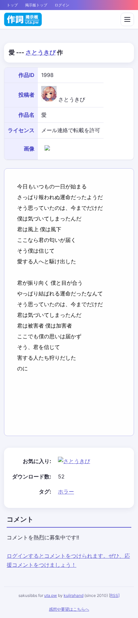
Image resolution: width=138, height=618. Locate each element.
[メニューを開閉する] (127, 19)
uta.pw (50, 595)
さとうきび (40, 52)
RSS (114, 595)
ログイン (62, 5)
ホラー (66, 491)
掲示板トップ (36, 5)
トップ (12, 5)
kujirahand (73, 595)
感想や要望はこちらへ (69, 609)
